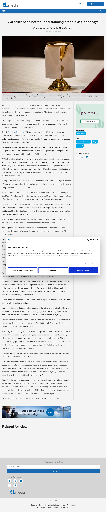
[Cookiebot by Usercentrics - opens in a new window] (89, 240)
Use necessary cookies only (23, 270)
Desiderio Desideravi (83, 142)
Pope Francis (81, 133)
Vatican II (80, 146)
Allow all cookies (83, 270)
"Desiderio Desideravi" (16, 132)
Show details (89, 264)
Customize (52, 270)
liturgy (95, 142)
